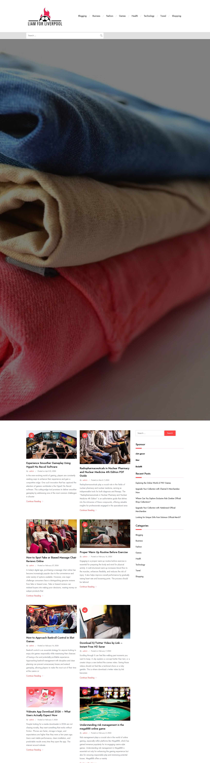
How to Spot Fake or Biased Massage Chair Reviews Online (51, 559)
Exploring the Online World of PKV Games (153, 483)
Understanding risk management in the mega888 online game (102, 726)
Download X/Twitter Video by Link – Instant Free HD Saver (101, 644)
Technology (149, 16)
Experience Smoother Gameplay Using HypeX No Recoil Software (48, 465)
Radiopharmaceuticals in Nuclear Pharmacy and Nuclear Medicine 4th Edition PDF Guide (104, 472)
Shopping (176, 16)
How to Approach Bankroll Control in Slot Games (50, 639)
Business (96, 16)
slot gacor (140, 453)
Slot (137, 460)
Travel (163, 16)
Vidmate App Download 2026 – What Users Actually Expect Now (48, 713)
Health (135, 16)
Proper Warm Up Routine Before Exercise (104, 552)
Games (122, 16)
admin (31, 471)
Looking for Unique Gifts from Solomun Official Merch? (158, 517)
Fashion (109, 16)
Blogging (82, 16)
